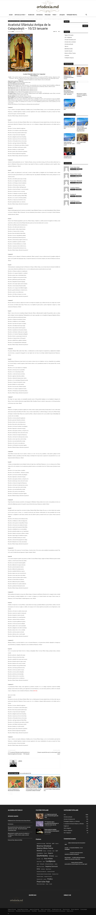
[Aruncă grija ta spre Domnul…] (82, 137)
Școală (50, 884)
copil (56, 850)
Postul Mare (34, 911)
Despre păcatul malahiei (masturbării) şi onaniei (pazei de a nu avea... (52, 831)
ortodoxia (43, 869)
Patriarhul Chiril (55, 874)
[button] (86, 15)
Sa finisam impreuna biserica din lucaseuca (56, 911)
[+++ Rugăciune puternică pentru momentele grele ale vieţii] (39, 816)
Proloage (47, 14)
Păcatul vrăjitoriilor (75, 909)
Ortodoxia (39, 14)
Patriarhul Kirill (40, 879)
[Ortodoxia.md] (48, 6)
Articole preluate (69, 44)
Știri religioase (68, 37)
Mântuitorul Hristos (40, 866)
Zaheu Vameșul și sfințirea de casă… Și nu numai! (69, 144)
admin (12, 31)
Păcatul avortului (66, 909)
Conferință (49, 850)
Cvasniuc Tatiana (74, 187)
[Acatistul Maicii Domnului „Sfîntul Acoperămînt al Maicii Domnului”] (34, 782)
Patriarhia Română (51, 871)
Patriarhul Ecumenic (48, 876)
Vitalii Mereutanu (75, 201)
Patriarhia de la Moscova (41, 871)
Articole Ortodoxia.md (70, 39)
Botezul (44, 850)
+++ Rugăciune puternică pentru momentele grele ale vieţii (51, 816)
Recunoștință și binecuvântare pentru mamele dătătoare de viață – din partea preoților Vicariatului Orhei (19, 829)
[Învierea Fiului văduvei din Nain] (69, 103)
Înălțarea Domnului (12, 909)
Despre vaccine (11, 911)
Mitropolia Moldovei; (49, 864)
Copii (53, 850)
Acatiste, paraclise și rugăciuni (18, 19)
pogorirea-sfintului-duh (34, 909)
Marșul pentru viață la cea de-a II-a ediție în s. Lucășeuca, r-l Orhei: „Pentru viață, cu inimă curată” (18, 835)
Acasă (11, 14)
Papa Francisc (48, 869)
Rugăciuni (31, 14)
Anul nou (48, 843)
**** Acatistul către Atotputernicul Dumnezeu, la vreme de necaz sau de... (52, 823)
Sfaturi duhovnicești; (41, 884)
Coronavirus (40, 853)
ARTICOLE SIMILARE (13, 773)
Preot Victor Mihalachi (76, 180)
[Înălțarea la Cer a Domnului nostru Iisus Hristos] (69, 71)
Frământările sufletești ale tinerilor (23, 911)
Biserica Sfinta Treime (70, 53)
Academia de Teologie (41, 843)
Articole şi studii (20, 14)
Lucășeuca (50, 861)
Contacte (67, 55)
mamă (38, 864)
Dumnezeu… (79, 76)
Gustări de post (68, 51)
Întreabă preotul (72, 14)
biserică (39, 850)
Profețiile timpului (69, 57)
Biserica (57, 843)
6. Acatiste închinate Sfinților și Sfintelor (34, 19)
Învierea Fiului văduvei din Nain (15, 840)
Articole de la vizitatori (70, 42)
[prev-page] (9, 794)
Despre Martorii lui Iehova (22, 909)
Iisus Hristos (48, 858)
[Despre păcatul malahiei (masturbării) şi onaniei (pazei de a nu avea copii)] (39, 831)
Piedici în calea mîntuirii (46, 909)
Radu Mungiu (68, 857)
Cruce (45, 853)
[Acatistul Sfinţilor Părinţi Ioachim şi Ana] (52, 782)
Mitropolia (42, 864)
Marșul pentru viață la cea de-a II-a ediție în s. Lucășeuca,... (82, 95)
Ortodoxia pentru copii (56, 909)
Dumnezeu (42, 855)
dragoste (50, 853)
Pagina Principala (69, 35)
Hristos (51, 856)
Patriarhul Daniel (40, 876)
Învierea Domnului (42, 911)
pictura (45, 879)
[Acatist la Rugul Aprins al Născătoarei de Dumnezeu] (16, 782)
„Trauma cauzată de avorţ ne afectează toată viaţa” (48, 753)
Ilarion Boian (39, 861)
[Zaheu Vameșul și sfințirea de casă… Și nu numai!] (69, 137)
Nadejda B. (73, 194)
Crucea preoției (83, 909)
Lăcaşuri (62, 14)
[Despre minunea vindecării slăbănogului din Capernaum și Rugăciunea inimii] (82, 122)
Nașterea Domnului (51, 866)
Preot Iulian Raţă (74, 167)
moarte (56, 864)
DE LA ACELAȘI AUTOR (25, 773)
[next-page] (11, 794)
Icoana (56, 856)
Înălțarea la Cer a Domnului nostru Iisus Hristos (68, 77)
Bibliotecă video (69, 48)
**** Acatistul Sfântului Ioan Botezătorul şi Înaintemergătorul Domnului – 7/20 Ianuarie (18, 753)
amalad (66, 847)
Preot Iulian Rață (43, 881)
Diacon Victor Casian (75, 174)
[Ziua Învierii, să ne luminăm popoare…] (69, 151)
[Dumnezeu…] (82, 71)
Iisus (42, 858)
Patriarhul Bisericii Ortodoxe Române (44, 874)
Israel (44, 861)
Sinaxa (47, 884)
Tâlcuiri (66, 46)
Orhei (38, 869)
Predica (49, 879)
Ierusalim (38, 858)
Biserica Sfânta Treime (45, 848)
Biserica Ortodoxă (44, 846)
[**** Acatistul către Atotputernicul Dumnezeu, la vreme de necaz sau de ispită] (39, 823)
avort (53, 843)
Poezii (54, 14)
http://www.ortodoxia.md (74, 170)
